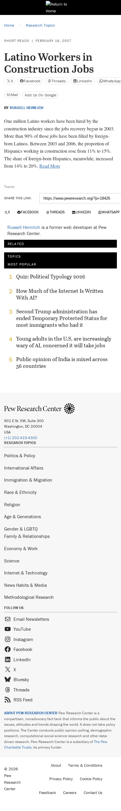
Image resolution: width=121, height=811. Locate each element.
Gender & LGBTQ (21, 529)
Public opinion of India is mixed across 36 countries (61, 362)
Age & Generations (22, 516)
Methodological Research (29, 597)
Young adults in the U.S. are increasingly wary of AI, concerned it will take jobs (63, 342)
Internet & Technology (26, 573)
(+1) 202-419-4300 (20, 437)
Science (11, 561)
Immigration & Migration (28, 480)
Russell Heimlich (26, 108)
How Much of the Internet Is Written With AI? (59, 294)
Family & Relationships (27, 536)
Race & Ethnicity (20, 492)
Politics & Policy (19, 455)
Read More (49, 166)
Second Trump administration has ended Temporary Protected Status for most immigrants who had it (61, 318)
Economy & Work (21, 548)
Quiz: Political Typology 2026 (50, 276)
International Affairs (23, 468)
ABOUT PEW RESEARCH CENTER (31, 712)
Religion (12, 504)
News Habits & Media (25, 585)
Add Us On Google (40, 95)
